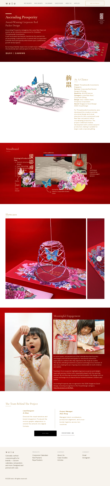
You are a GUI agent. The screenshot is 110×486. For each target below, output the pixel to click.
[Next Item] (99, 258)
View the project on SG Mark (64, 388)
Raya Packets (37, 460)
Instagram (86, 458)
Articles (60, 460)
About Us (60, 455)
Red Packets (37, 458)
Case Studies (62, 458)
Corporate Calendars (40, 455)
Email (84, 455)
